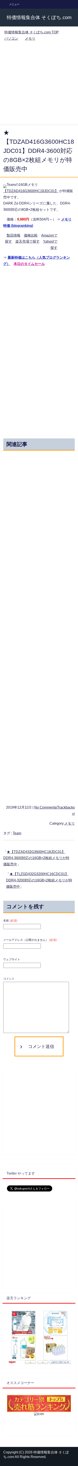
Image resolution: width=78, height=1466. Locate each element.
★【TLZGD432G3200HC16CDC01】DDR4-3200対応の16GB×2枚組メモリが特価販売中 (39, 880)
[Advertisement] (39, 83)
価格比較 (31, 235)
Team (17, 833)
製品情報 (13, 235)
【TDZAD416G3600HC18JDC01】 (30, 191)
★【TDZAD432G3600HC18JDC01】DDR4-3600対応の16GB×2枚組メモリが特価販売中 (36, 858)
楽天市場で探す (27, 241)
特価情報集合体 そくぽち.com (39, 17)
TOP (31, 32)
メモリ (69, 823)
